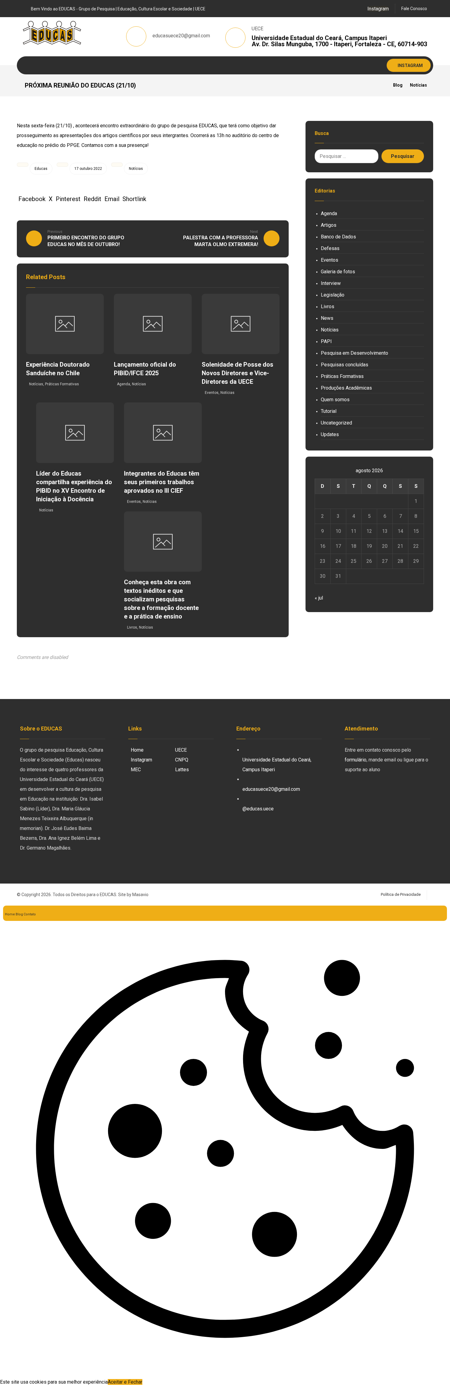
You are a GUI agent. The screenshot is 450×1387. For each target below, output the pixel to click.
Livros (132, 627)
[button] (378, 9)
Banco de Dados (338, 237)
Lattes (182, 769)
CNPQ (181, 760)
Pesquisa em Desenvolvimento (354, 353)
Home (137, 750)
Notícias (136, 168)
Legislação (332, 295)
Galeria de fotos (338, 272)
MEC (136, 769)
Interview (331, 283)
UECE (181, 750)
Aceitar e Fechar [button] (125, 1382)
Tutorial (328, 411)
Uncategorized (336, 423)
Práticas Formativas (62, 384)
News (327, 318)
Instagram (141, 760)
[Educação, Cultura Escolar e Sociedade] (52, 33)
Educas (41, 168)
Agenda (123, 384)
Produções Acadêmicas (346, 388)
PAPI (326, 341)
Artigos (328, 225)
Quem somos (335, 399)
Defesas (330, 248)
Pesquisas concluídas (344, 365)
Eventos (212, 393)
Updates (330, 434)
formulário (355, 760)
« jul (319, 598)
